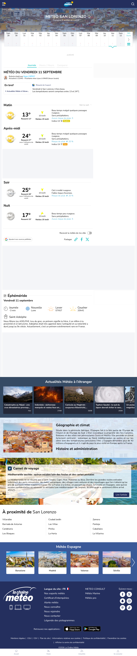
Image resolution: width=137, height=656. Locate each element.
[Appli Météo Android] (92, 629)
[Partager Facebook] (81, 239)
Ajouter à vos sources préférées (20, 239)
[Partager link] (76, 239)
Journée (32, 65)
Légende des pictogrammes (59, 620)
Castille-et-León (20, 9)
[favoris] (89, 16)
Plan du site (45, 638)
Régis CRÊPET (29, 76)
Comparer (62, 65)
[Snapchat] (122, 601)
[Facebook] (122, 594)
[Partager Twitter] (87, 239)
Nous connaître (52, 606)
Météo (4, 9)
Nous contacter (52, 615)
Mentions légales (18, 638)
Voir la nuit (84, 105)
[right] (132, 397)
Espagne (10, 9)
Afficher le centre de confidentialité (69, 642)
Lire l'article (121, 494)
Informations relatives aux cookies (66, 638)
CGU (29, 638)
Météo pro (90, 598)
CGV (35, 638)
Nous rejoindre (52, 611)
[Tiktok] (129, 607)
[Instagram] (129, 601)
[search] (133, 4)
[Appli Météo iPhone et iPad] (72, 629)
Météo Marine (92, 593)
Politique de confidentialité (94, 638)
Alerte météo (51, 602)
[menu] (4, 4)
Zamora (29, 9)
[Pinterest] (122, 607)
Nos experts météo (54, 593)
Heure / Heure (46, 65)
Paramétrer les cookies (116, 638)
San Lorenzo (37, 9)
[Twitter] (129, 594)
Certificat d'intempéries (56, 598)
